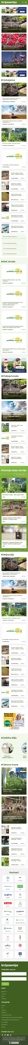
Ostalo (3, 1005)
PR (2, 1008)
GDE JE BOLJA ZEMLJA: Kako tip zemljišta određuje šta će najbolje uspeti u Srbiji (13, 415)
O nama (3, 994)
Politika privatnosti (15, 1043)
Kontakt (3, 998)
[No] (26, 1040)
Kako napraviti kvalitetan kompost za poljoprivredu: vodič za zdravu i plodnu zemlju (13, 25)
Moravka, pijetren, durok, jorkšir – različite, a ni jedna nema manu (13, 818)
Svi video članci (20, 474)
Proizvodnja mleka (6, 1015)
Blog (2, 996)
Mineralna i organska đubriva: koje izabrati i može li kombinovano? (12, 543)
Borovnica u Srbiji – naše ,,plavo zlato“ (11, 143)
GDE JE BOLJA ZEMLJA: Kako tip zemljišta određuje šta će (12, 121)
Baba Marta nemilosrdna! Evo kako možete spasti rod (13, 64)
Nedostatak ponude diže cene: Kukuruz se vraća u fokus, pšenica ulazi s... (17, 217)
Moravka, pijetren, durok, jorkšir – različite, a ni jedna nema (12, 518)
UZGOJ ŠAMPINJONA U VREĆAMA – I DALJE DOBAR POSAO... (16, 839)
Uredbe (3, 1010)
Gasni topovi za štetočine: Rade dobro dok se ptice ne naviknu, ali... (17, 227)
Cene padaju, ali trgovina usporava (10, 164)
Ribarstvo (4, 1012)
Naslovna (3, 991)
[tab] (14, 236)
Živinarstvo (4, 1024)
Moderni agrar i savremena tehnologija (11, 1017)
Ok (9, 1043)
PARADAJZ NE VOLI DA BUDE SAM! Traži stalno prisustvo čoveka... (16, 850)
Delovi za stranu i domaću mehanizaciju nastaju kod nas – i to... (17, 206)
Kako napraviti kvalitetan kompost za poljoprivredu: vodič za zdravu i (11, 99)
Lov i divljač (4, 1022)
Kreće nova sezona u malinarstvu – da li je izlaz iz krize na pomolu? (13, 46)
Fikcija (3, 1027)
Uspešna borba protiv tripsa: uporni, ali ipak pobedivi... (16, 195)
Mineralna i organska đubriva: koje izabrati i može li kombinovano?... (16, 185)
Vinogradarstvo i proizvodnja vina (10, 1019)
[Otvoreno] (26, 2)
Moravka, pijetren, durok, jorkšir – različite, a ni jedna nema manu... (17, 174)
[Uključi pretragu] (23, 2)
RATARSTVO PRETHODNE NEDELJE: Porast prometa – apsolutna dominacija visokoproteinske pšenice (12, 303)
